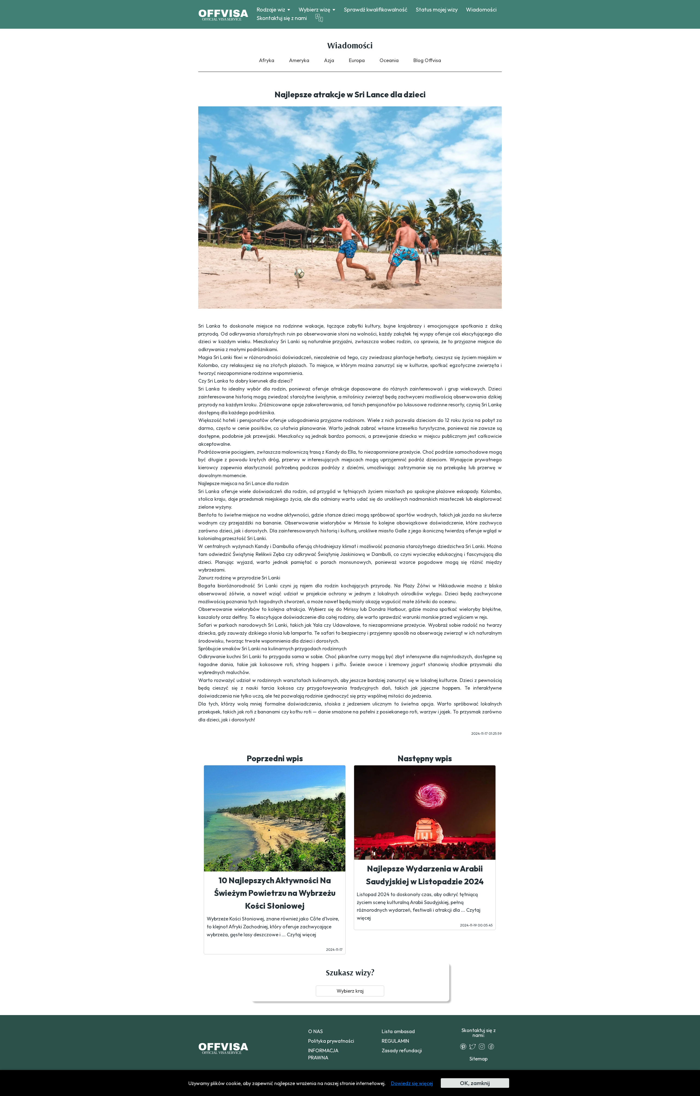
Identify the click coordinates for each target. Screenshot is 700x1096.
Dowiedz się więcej (412, 1083)
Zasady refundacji (402, 1050)
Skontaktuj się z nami (281, 17)
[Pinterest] (464, 1046)
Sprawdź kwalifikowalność (375, 9)
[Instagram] (483, 1046)
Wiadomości (481, 9)
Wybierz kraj (350, 991)
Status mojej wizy (437, 9)
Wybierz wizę (314, 10)
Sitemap (478, 1059)
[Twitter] (474, 1046)
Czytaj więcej (301, 934)
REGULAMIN (395, 1041)
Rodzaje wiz (270, 10)
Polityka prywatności (331, 1041)
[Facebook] (492, 1046)
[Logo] (223, 14)
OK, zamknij (475, 1083)
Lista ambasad (398, 1031)
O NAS (315, 1031)
